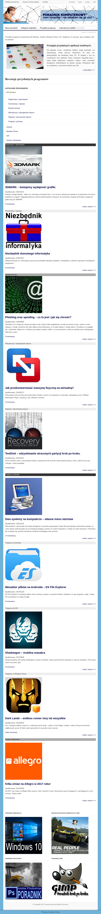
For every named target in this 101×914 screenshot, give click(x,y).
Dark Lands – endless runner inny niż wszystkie (35, 718)
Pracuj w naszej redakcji (31, 2)
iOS (8, 136)
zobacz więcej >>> (89, 207)
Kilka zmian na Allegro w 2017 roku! (27, 783)
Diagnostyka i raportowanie (18, 99)
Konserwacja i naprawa (16, 104)
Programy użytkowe (15, 121)
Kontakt (45, 2)
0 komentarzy (10, 204)
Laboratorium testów (67, 28)
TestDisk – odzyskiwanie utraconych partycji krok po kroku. (42, 453)
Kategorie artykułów (28, 28)
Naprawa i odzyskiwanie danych (19, 117)
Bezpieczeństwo (14, 108)
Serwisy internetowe (14, 140)
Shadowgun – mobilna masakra (25, 652)
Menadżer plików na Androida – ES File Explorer (35, 587)
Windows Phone (12, 131)
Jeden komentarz (11, 732)
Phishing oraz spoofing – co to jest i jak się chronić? (38, 317)
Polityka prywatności (12, 2)
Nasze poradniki (11, 28)
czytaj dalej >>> (88, 70)
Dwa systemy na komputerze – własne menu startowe (39, 519)
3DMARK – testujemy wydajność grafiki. (30, 187)
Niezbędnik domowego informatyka (27, 253)
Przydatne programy (48, 28)
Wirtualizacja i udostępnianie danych (21, 113)
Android (9, 127)
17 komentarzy (10, 536)
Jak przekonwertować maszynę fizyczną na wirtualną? (39, 387)
